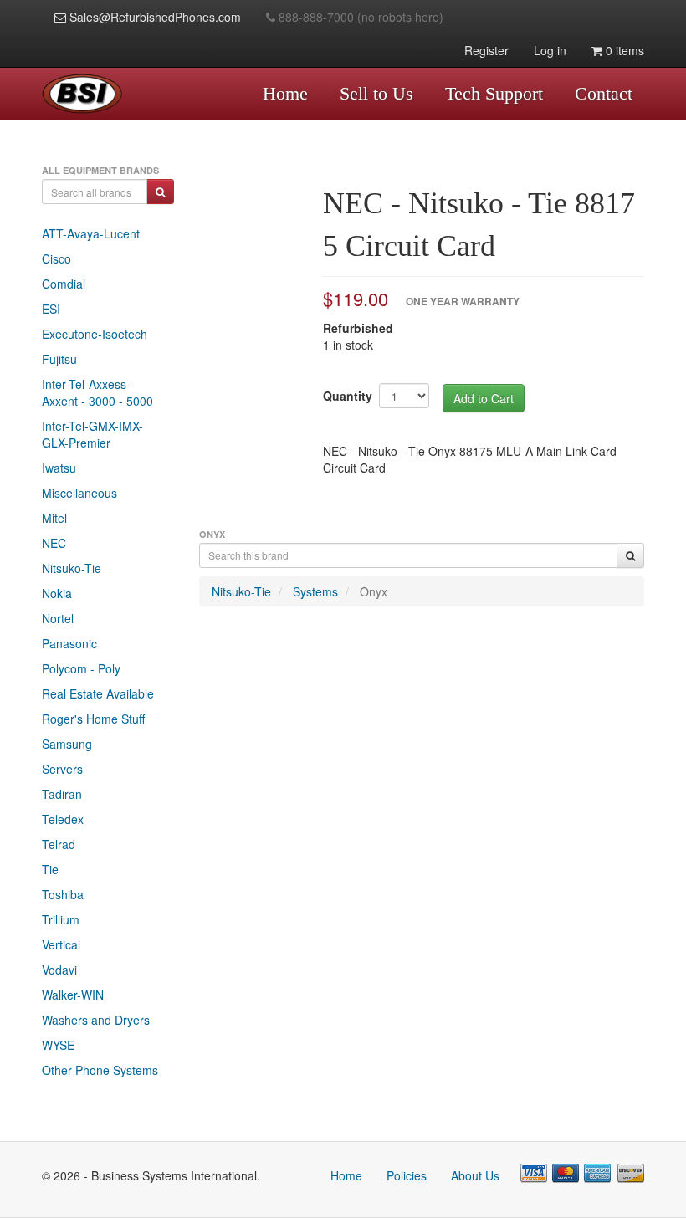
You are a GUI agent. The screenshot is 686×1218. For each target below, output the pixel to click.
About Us (475, 1175)
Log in (550, 50)
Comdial (63, 283)
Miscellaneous (79, 492)
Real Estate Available (98, 693)
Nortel (58, 618)
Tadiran (62, 794)
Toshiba (63, 894)
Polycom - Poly (81, 668)
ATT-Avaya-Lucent (91, 233)
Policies (407, 1175)
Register (486, 50)
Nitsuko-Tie (71, 568)
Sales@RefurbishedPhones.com (153, 16)
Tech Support (494, 93)
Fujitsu (59, 359)
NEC (54, 543)
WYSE (58, 1044)
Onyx (373, 591)
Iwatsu (59, 467)
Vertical (61, 944)
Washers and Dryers (96, 1019)
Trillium (60, 919)
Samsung (67, 743)
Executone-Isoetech (94, 333)
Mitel (54, 517)
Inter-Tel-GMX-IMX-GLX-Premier (92, 434)
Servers (62, 768)
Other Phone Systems (100, 1070)
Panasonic (69, 643)
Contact (603, 93)
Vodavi (59, 969)
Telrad (58, 844)
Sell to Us (376, 93)
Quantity (347, 395)
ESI (51, 308)
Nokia (57, 593)
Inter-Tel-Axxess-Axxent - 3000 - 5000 (97, 392)
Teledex (63, 819)
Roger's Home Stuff (93, 718)
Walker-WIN (73, 994)
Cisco (56, 258)
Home (285, 93)
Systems (315, 591)
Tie (50, 869)
